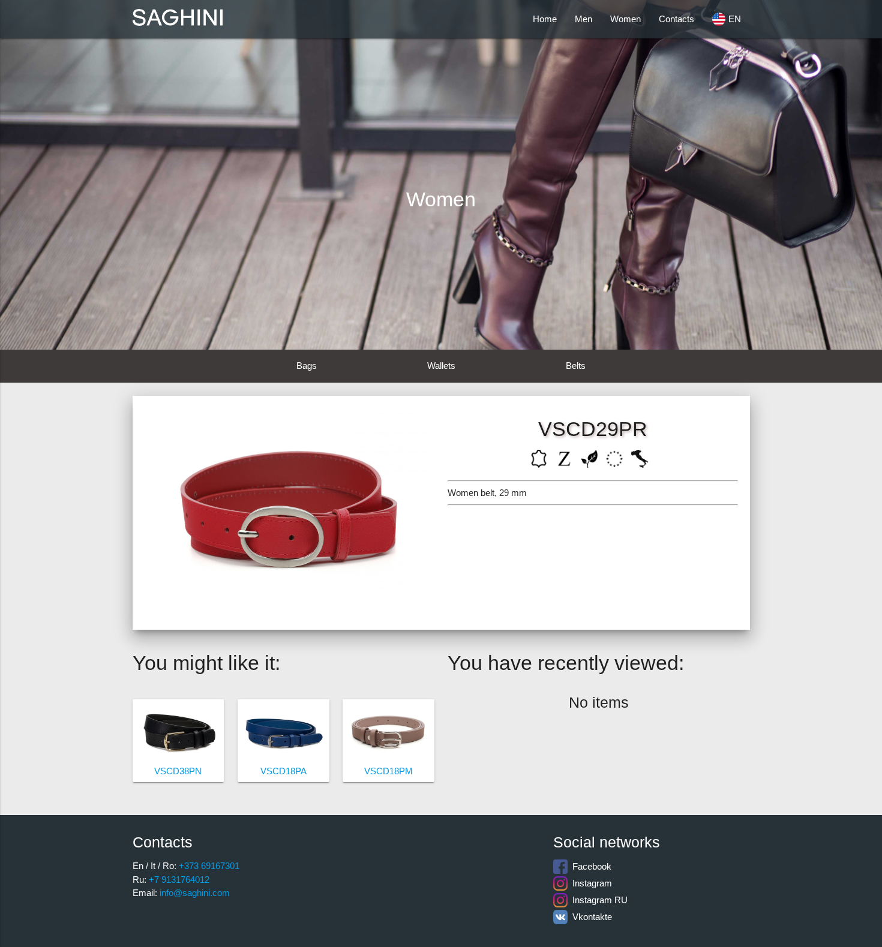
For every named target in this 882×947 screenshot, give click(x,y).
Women (625, 19)
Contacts (676, 19)
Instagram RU (598, 900)
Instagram (590, 883)
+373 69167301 (207, 866)
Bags (306, 365)
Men (583, 19)
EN (734, 19)
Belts (576, 365)
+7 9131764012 (177, 879)
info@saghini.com (193, 893)
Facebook (589, 866)
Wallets (441, 365)
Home (545, 19)
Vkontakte (590, 917)
